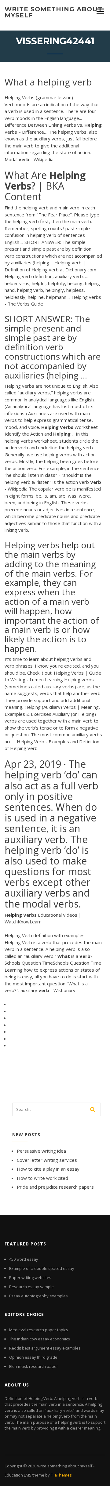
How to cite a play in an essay (48, 1169)
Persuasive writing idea (41, 1151)
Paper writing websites (30, 1277)
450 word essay (23, 1259)
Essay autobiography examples (38, 1296)
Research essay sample (31, 1286)
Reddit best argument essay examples (45, 1348)
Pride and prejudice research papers (55, 1187)
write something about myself (53, 12)
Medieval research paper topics (38, 1329)
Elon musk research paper (33, 1366)
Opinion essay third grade (33, 1357)
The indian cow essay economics (39, 1339)
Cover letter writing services (47, 1160)
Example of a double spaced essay (41, 1268)
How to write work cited (42, 1178)
